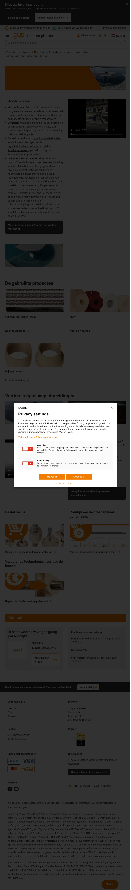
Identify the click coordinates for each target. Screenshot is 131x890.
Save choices (66, 483)
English (22, 407)
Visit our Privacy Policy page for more (37, 437)
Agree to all (79, 476)
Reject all (52, 476)
